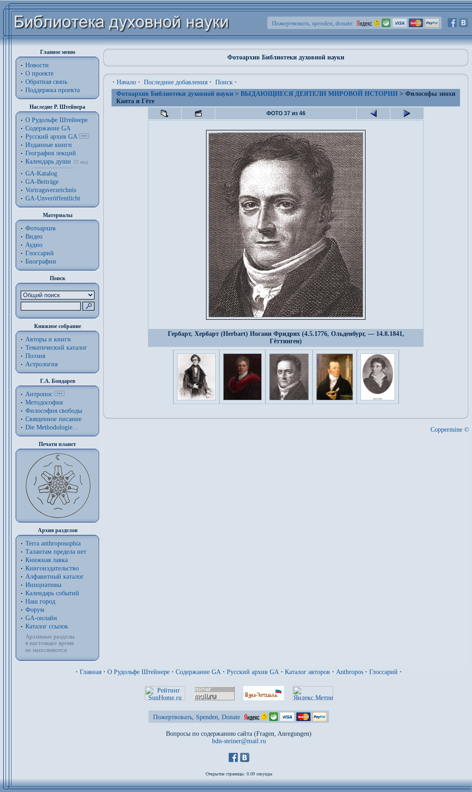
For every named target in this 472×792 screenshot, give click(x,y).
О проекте (39, 73)
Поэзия (35, 355)
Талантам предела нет (55, 551)
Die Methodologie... (51, 427)
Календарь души (48, 161)
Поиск (224, 82)
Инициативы (43, 584)
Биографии (40, 261)
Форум (34, 609)
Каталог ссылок (46, 626)
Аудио (33, 244)
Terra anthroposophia (53, 543)
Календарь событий (52, 593)
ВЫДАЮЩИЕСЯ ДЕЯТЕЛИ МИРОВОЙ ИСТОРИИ (319, 93)
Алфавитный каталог (54, 576)
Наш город (40, 601)
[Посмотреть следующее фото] (407, 113)
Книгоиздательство (52, 568)
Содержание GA (48, 128)
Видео (33, 236)
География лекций (50, 153)
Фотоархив (40, 228)
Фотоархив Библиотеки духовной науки (174, 93)
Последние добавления (175, 82)
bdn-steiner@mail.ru (239, 741)
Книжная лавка (46, 560)
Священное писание (53, 419)
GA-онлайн (41, 618)
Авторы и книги (48, 339)
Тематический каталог (56, 347)
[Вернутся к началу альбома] (164, 113)
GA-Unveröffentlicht (52, 198)
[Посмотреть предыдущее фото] (373, 113)
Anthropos (349, 672)
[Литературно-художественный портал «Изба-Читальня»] (263, 698)
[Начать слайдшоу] (198, 113)
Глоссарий (39, 253)
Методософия (44, 402)
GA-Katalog (41, 173)
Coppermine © (450, 429)
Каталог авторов (307, 672)
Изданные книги (48, 144)
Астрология (41, 364)
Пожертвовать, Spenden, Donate (196, 717)
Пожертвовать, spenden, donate (312, 23)
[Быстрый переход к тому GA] (84, 136)
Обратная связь (46, 81)
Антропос (39, 394)
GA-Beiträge (42, 181)
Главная (90, 672)
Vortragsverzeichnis (50, 190)
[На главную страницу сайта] (122, 44)
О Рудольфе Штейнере (138, 672)
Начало (126, 82)
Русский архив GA (51, 136)
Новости (37, 65)
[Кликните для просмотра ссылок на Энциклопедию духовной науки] (59, 394)
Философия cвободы (53, 410)
